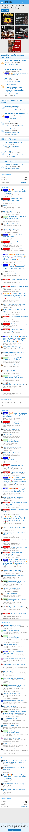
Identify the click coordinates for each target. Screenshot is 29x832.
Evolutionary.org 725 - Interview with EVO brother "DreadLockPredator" (14, 376)
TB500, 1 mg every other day (11, 64)
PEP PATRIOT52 (15, 118)
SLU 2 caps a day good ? (10, 370)
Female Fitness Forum (12, 129)
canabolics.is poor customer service (13, 274)
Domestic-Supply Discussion (13, 81)
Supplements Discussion (12, 106)
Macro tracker (8, 125)
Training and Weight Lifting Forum (16, 113)
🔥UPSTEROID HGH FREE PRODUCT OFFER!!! (13, 235)
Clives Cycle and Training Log (15, 324)
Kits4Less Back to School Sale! (11, 365)
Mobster (15, 66)
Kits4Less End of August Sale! (11, 94)
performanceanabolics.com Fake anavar (14, 304)
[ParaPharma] (14, 46)
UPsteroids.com (10, 92)
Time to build (7, 743)
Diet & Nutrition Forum (12, 122)
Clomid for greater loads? (11, 110)
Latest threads (5, 623)
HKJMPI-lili (15, 74)
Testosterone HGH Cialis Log (15, 249)
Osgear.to (22, 89)
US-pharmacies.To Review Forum (14, 83)
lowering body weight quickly (12, 132)
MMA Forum (8, 151)
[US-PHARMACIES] (7, 32)
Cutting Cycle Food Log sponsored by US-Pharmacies (13, 199)
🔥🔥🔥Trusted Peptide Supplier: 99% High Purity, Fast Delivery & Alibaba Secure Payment (15, 191)
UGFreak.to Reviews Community (14, 87)
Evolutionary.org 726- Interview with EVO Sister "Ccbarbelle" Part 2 (14, 358)
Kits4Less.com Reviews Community (15, 90)
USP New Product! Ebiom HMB (11, 749)
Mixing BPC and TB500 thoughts (12, 347)
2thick (14, 95)
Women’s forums (8, 211)
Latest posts (4, 187)
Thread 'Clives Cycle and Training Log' (13, 783)
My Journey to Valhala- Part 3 (14, 117)
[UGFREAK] (21, 32)
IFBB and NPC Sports (8, 139)
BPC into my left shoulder (10, 718)
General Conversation (9, 161)
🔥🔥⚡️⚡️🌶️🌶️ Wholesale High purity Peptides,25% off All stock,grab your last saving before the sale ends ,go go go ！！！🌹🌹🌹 (15, 296)
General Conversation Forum (14, 165)
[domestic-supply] (21, 19)
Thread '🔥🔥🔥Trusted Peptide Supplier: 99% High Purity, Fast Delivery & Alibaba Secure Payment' (14, 776)
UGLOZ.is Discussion (11, 84)
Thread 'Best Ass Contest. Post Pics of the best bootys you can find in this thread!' (14, 761)
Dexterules (13, 156)
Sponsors (8, 78)
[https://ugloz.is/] (7, 19)
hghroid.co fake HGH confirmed (12, 224)
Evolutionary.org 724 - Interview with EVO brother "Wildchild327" (14, 731)
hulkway (25, 110)
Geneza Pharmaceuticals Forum (13, 86)
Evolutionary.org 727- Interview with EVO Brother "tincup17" (14, 217)
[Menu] (2, 1)
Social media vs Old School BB (12, 146)
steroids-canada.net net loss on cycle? (13, 352)
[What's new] (27, 1)
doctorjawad (24, 182)
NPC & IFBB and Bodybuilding (14, 142)
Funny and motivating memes (12, 168)
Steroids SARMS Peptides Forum (15, 61)
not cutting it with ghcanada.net (12, 725)
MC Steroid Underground (13, 69)
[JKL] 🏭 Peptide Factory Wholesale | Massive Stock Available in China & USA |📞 (15, 383)
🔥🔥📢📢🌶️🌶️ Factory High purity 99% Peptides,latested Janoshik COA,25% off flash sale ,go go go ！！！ (14, 266)
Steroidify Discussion (11, 89)
